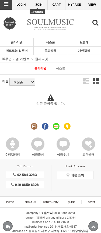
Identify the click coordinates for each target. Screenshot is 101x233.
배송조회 (77, 175)
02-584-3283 (27, 175)
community (50, 202)
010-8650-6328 (27, 185)
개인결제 (84, 50)
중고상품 (50, 50)
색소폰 (50, 42)
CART (56, 4)
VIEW (92, 4)
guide (71, 202)
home (10, 202)
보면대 (84, 42)
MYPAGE (74, 4)
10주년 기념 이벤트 (15, 58)
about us (30, 202)
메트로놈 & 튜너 (17, 50)
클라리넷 (17, 42)
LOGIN (21, 4)
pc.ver (91, 202)
